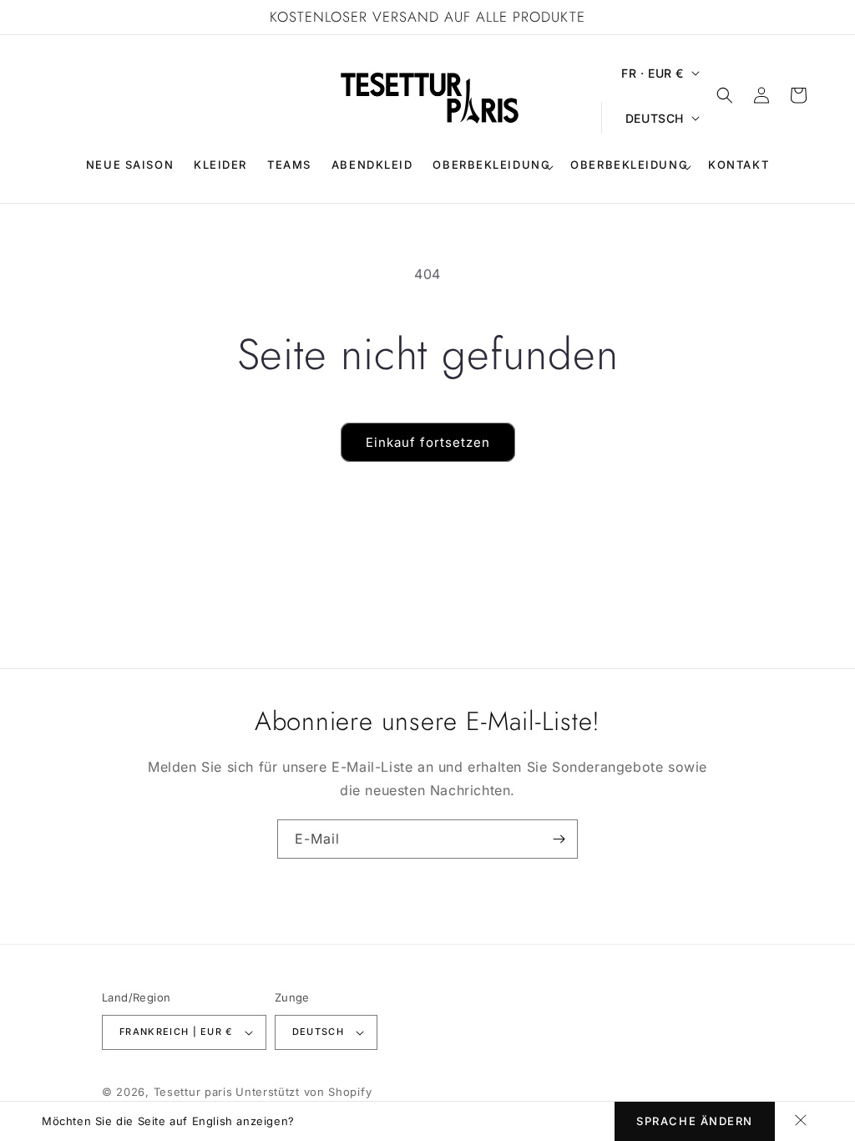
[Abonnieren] (558, 839)
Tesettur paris (193, 1091)
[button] (491, 167)
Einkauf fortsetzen (428, 442)
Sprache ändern (694, 1121)
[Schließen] (800, 1121)
